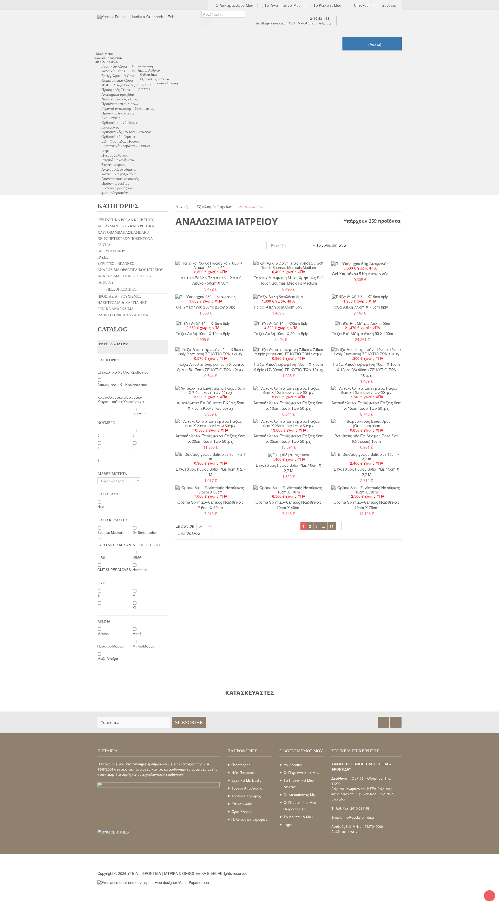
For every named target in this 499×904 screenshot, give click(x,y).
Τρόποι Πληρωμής (246, 795)
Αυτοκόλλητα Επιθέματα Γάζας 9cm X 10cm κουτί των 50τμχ (288, 405)
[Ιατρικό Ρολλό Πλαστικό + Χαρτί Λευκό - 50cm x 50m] (210, 264)
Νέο (100, 506)
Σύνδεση (389, 5)
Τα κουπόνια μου (298, 816)
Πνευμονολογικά (114, 155)
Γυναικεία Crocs (114, 66)
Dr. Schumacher (145, 532)
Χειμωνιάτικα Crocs (117, 80)
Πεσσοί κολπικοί (121, 289)
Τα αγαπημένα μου (282, 5)
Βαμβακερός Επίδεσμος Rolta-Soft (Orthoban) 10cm (366, 438)
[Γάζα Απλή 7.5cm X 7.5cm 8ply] (360, 296)
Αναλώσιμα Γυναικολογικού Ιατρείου (124, 279)
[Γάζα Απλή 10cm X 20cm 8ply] (281, 322)
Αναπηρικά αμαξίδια (117, 94)
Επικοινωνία (242, 803)
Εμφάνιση (184, 525)
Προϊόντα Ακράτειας (117, 113)
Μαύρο (103, 633)
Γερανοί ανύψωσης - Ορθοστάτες (127, 108)
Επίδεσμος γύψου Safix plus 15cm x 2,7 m (366, 471)
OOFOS (144, 90)
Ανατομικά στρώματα (118, 169)
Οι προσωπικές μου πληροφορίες (300, 805)
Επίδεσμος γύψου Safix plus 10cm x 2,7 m (288, 467)
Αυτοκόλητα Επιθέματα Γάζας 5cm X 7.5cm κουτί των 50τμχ (210, 405)
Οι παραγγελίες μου (301, 772)
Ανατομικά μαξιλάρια (118, 174)
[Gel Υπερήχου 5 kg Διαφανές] (360, 263)
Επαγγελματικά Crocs (118, 76)
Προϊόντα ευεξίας (115, 183)
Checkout (361, 5)
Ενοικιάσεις (110, 118)
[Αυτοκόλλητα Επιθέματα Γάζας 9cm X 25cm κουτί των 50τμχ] (288, 422)
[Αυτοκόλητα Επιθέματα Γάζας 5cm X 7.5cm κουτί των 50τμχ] (210, 389)
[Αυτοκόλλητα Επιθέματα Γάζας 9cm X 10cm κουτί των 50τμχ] (288, 389)
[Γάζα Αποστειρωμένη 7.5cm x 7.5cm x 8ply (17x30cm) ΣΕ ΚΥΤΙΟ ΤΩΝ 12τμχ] (288, 351)
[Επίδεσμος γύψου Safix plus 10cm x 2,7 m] (288, 454)
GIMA (137, 557)
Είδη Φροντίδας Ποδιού (120, 141)
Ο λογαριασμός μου (234, 5)
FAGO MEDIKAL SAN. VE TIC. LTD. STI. (129, 544)
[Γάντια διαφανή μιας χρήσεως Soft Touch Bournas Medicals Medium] (288, 264)
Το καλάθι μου (326, 5)
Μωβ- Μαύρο (107, 658)
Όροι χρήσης (242, 811)
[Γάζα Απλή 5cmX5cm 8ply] (278, 296)
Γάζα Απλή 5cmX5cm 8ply (278, 307)
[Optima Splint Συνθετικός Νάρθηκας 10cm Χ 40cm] (288, 489)
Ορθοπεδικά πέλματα (118, 136)
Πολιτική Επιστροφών (249, 819)
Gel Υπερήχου (111, 251)
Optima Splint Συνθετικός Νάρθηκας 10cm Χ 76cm (366, 504)
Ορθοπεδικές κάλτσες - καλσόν (126, 132)
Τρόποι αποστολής (247, 788)
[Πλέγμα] (177, 246)
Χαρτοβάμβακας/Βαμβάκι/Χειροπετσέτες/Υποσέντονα (125, 235)
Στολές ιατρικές (113, 165)
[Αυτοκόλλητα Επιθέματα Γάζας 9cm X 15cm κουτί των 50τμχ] (366, 389)
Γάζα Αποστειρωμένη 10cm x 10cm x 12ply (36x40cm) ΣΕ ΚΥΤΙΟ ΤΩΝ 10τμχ (366, 369)
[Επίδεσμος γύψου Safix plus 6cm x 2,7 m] (210, 456)
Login (288, 824)
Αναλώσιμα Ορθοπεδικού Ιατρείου (130, 270)
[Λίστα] (185, 246)
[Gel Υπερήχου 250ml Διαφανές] (205, 296)
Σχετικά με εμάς (246, 780)
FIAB (101, 557)
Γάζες (102, 257)
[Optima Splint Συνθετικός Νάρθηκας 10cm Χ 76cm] (366, 489)
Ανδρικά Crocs (113, 71)
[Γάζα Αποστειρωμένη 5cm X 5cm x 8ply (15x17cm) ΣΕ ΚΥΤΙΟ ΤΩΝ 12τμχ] (210, 351)
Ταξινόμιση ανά (331, 244)
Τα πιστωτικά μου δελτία (299, 783)
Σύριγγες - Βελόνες (115, 264)
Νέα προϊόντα (243, 772)
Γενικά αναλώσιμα (115, 309)
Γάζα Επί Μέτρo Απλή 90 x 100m (362, 333)
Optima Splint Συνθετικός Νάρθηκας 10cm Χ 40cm (288, 504)
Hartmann (140, 569)
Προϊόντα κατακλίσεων (120, 104)
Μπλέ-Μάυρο (143, 646)
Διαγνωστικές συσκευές (120, 179)
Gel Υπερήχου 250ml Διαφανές (205, 307)
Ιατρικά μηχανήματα (117, 160)
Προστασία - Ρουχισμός (119, 296)
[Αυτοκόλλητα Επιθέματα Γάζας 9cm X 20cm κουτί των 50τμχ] (210, 422)
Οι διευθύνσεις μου (300, 794)
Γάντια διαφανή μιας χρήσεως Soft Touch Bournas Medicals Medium (288, 280)
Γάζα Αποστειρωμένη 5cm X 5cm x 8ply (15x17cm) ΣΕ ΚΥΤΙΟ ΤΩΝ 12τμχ (210, 366)
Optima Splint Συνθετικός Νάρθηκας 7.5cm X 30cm (211, 504)
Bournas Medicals (110, 532)
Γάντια (103, 245)
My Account (293, 764)
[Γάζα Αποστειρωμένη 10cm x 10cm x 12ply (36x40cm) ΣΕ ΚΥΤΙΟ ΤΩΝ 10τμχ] (366, 351)
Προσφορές (241, 764)
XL (135, 607)
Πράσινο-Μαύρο (110, 646)
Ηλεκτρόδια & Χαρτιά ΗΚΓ (122, 303)
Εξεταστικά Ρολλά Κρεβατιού (125, 220)
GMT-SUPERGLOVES (114, 569)
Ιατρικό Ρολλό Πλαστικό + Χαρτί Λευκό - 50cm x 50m (210, 280)
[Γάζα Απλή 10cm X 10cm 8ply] (203, 322)
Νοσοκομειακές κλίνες (119, 99)
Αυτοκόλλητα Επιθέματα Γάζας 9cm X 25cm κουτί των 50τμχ (288, 438)
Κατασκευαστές (249, 692)
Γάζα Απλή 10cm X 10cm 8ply (202, 333)
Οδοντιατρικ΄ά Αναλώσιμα (122, 315)
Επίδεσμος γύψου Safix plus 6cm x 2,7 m (210, 471)
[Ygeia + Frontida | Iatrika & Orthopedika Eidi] (145, 31)
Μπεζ (137, 633)
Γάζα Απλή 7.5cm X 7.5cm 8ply (359, 307)
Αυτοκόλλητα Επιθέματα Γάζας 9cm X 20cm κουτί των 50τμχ (210, 438)
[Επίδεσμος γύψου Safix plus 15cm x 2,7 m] (366, 456)
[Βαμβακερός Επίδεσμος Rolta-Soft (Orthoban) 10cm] (366, 422)
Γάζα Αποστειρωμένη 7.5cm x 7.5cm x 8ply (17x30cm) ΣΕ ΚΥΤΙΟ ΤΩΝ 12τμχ (288, 366)
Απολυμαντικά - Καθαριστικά (125, 226)
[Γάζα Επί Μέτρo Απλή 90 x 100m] (362, 322)
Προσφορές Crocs (115, 90)
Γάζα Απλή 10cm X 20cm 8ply (280, 333)
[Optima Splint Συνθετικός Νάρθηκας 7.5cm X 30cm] (210, 489)
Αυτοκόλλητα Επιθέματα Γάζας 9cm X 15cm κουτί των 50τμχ (366, 405)
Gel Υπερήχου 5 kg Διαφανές (360, 273)
